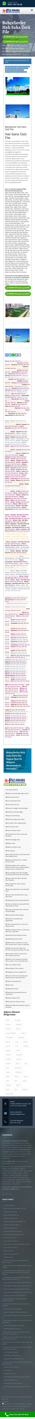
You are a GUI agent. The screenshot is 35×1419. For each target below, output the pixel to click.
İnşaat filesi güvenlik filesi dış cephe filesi (15, 993)
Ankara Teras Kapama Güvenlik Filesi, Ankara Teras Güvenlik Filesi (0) (16, 1348)
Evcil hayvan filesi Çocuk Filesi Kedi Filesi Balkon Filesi (17, 855)
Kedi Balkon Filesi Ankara (15, 968)
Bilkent (18, 1085)
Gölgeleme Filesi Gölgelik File (16, 972)
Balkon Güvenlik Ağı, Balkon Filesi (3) (15, 1208)
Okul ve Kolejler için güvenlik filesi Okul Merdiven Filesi (17, 905)
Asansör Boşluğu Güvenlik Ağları (17, 808)
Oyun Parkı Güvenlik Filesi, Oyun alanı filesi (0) (18, 1292)
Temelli (18, 1050)
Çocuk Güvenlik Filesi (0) (11, 1215)
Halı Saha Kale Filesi (11, 68)
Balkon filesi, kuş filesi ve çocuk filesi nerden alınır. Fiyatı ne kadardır (17, 943)
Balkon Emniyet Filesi (14, 847)
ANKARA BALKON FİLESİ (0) (12, 1329)
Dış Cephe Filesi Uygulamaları (16, 823)
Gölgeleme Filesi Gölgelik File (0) (14, 1359)
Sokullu (25, 1081)
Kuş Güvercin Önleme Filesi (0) (13, 1383)
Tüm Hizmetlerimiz (11, 790)
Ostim (16, 1081)
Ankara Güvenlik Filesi (14, 981)
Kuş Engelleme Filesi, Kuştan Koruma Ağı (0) (17, 1286)
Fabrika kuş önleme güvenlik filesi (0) (15, 1295)
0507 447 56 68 (15, 4)
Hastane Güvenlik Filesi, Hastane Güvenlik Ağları (17, 910)
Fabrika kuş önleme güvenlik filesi (18, 900)
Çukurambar (17, 1068)
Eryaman (8, 1024)
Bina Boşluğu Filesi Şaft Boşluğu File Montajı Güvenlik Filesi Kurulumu (17, 873)
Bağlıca (25, 1042)
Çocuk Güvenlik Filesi (14, 801)
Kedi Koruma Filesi (13, 797)
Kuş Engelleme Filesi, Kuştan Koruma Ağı (15, 884)
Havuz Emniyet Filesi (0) (11, 1241)
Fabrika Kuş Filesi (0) (10, 1373)
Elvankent (18, 1024)
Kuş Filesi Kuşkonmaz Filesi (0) (13, 1231)
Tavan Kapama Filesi (23, 68)
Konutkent (25, 1089)
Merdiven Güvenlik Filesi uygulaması (14, 919)
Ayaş (16, 1042)
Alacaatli (18, 1059)
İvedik (7, 1081)
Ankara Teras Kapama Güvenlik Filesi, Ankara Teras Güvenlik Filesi (16, 960)
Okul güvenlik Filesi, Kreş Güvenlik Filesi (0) (17, 1289)
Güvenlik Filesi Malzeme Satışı (16, 935)
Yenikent (8, 1029)
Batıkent (23, 1033)
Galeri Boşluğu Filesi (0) (11, 1247)
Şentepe (8, 1042)
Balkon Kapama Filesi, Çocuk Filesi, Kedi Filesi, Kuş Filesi (17, 930)
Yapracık (18, 1029)
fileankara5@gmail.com (17, 1114)
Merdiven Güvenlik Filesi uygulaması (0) (16, 1312)
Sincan (7, 1020)
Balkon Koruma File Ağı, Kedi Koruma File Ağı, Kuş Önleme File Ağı (17, 949)
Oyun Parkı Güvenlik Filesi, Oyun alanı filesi (16, 895)
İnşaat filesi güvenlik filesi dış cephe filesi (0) (17, 1377)
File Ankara (6, 1401)
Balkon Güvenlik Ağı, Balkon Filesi (18, 793)
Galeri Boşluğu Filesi (13, 839)
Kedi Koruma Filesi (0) (10, 1212)
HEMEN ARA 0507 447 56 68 (16, 37)
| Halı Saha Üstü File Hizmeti (15, 596)
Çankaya (8, 1050)
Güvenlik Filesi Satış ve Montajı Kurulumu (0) (17, 1244)
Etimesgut (17, 1020)
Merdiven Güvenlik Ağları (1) (12, 1225)
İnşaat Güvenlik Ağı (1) (10, 1228)
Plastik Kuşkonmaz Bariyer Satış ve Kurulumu (17, 1006)
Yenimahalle (9, 1037)
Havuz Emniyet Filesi (13, 830)
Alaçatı (8, 1089)
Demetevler (21, 1037)
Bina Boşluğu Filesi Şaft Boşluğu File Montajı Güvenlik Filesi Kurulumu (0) (16, 1278)
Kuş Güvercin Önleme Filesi (16, 1001)
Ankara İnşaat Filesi (13, 998)
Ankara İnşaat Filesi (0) (11, 1380)
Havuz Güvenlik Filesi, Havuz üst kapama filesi (16, 925)
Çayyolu (8, 1046)
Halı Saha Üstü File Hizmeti (17, 425)
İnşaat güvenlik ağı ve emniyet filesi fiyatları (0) (18, 1282)
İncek (16, 1046)
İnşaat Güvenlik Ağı (13, 815)
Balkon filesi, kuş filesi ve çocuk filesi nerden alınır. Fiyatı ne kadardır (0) (16, 1333)
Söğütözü (8, 1085)
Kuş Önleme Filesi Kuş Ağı (15, 915)
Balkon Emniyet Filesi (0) (11, 1254)
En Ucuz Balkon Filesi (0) (11, 1352)
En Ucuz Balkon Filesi (14, 965)
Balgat (7, 1076)
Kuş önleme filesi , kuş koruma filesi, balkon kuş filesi (16, 954)
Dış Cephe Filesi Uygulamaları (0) (14, 1234)
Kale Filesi (10, 985)
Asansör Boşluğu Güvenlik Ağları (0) (14, 1221)
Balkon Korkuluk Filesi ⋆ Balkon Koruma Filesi (16, 861)
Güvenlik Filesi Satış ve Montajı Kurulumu (16, 835)
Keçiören (8, 1063)
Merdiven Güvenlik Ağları (15, 812)
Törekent (8, 1055)
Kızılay (7, 1068)
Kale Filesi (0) (8, 1370)
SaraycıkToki (9, 1094)
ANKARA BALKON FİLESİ (14, 939)
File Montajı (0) (8, 1257)
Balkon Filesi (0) (8, 1251)
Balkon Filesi (11, 843)
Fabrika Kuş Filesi (12, 989)
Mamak (26, 1076)
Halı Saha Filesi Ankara (12, 66)
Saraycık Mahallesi (11, 1033)
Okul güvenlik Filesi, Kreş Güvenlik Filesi (17, 890)
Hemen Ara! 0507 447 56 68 (18, 1414)
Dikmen (8, 1072)
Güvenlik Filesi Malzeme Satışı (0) (14, 1325)
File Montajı (11, 851)
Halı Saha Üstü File (13, 361)
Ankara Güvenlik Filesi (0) (11, 1367)
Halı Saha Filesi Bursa (24, 66)
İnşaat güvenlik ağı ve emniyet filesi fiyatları (16, 879)
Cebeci (18, 1063)
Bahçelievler (18, 1072)
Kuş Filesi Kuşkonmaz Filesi (15, 819)
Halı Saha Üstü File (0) (10, 1218)
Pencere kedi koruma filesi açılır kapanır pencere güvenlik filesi (16, 976)
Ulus (26, 1063)
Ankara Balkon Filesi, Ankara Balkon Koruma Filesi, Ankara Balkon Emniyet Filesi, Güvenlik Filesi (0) (16, 1272)
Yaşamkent (19, 1055)
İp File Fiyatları (10, 72)
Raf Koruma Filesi (12, 827)
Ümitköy (25, 1046)
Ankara (16, 1076)
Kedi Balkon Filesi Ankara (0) (12, 1355)
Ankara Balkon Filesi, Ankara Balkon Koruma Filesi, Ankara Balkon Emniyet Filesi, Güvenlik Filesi (17, 867)
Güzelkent (8, 1059)
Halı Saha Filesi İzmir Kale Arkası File (15, 70)
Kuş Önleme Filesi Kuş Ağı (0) (13, 1309)
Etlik (16, 1089)
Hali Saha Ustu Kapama (21, 72)
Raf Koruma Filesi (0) (10, 1238)
